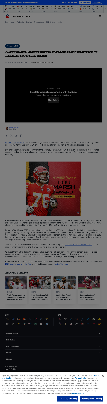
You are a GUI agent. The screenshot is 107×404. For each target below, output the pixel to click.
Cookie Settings (77, 393)
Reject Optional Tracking (92, 399)
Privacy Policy (81, 378)
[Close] (103, 376)
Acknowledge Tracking (67, 399)
